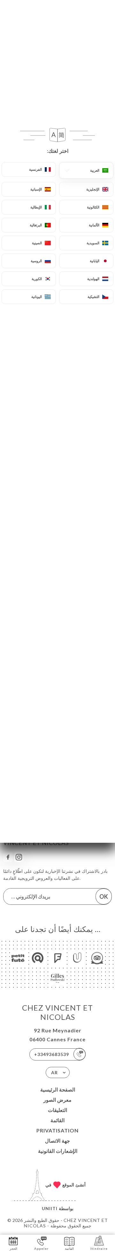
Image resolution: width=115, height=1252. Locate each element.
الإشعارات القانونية (57, 1151)
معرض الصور (57, 1100)
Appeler (41, 1248)
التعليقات (57, 1110)
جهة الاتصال (57, 1141)
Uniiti (49, 1208)
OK (103, 896)
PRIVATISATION (57, 1130)
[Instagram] (19, 857)
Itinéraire (99, 1248)
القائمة (57, 1120)
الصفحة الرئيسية (57, 1089)
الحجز (13, 1248)
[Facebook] (8, 857)
